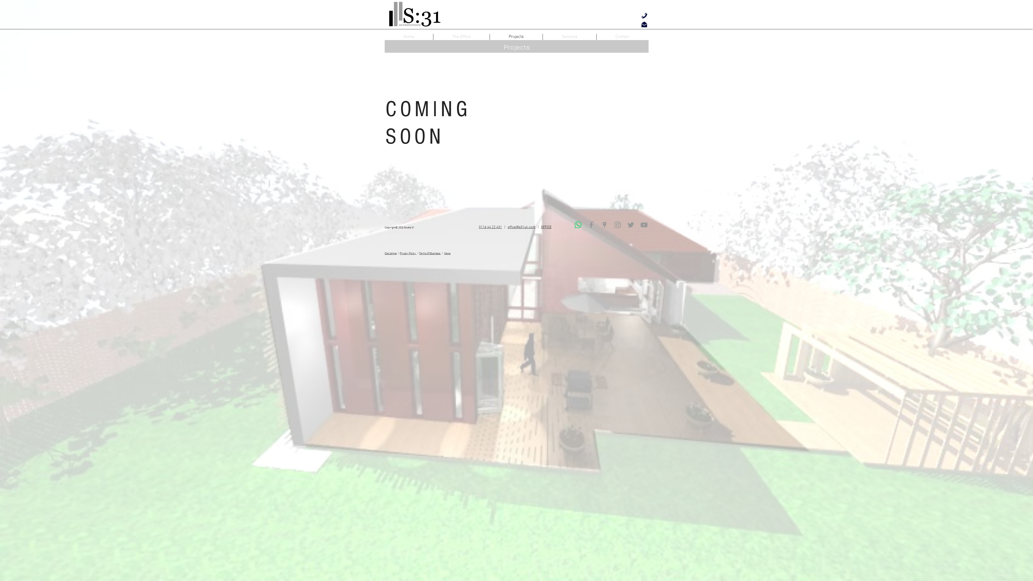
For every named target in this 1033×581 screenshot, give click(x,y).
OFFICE (546, 227)
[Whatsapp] (578, 225)
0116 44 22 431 (490, 227)
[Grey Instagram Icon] (617, 225)
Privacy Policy (408, 253)
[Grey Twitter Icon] (631, 225)
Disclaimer (391, 253)
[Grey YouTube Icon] (644, 225)
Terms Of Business (430, 253)
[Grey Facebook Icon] (591, 225)
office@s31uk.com (521, 227)
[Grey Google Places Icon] (604, 225)
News (447, 253)
